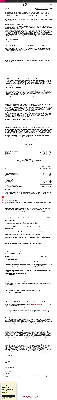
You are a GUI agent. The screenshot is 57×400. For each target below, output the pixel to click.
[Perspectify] (3, 199)
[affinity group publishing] (3, 201)
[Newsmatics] (3, 203)
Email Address (4, 392)
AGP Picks (2, 1)
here (10, 101)
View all (55, 1)
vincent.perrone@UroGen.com (9, 358)
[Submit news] (3, 197)
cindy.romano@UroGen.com (9, 364)
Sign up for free (8, 396)
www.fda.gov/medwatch (10, 241)
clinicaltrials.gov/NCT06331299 (17, 68)
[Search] (45, 8)
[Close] (15, 383)
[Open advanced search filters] (47, 8)
